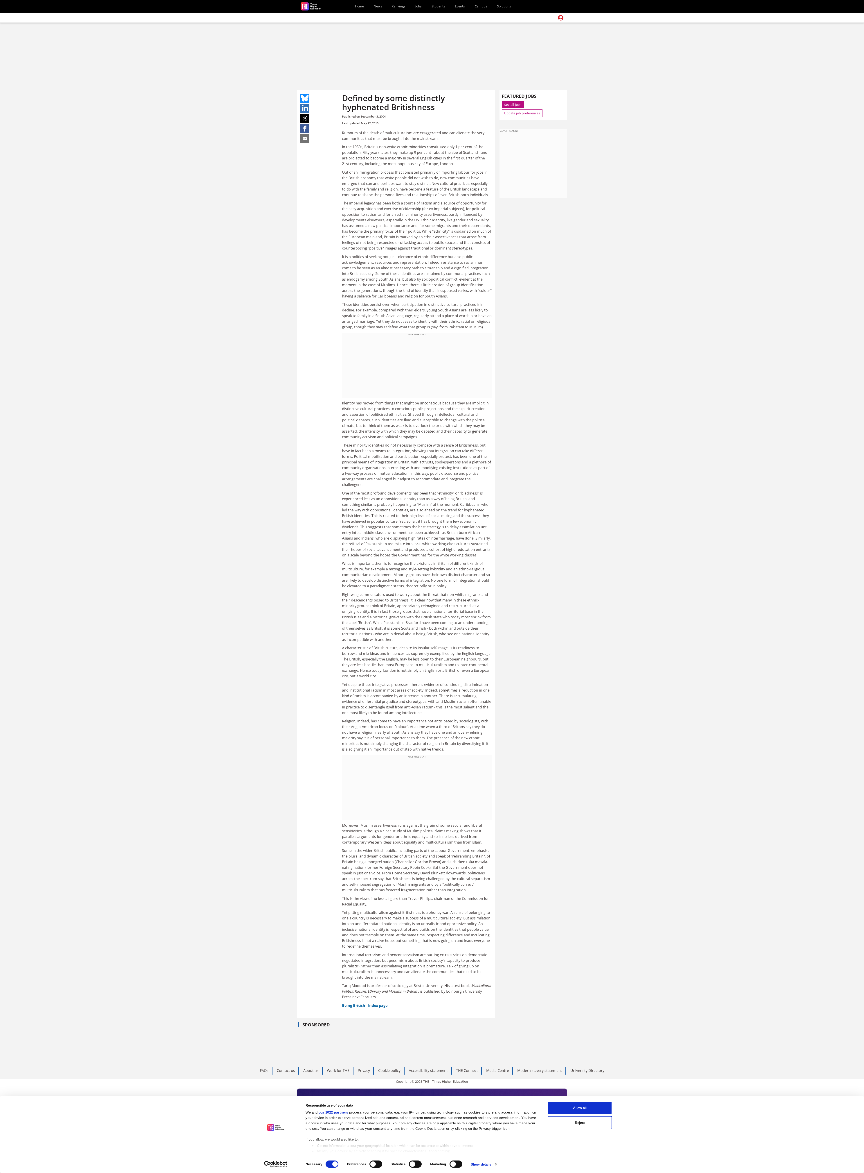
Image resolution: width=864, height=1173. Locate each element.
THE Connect (467, 1070)
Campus (481, 6)
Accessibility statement (428, 1070)
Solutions (504, 6)
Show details (481, 1164)
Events (460, 6)
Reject (580, 1122)
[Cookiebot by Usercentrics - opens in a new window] (275, 1164)
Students (438, 6)
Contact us (286, 1070)
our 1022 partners (333, 1112)
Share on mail (304, 138)
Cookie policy (389, 1070)
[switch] (375, 1164)
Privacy (364, 1070)
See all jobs (512, 104)
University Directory (587, 1070)
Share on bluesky (304, 98)
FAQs (264, 1070)
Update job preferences (522, 113)
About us (311, 1070)
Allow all (580, 1108)
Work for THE (338, 1070)
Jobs (418, 6)
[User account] (561, 18)
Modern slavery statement (539, 1070)
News (378, 6)
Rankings (398, 6)
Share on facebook (304, 128)
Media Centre (497, 1070)
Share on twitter (304, 118)
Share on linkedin (304, 108)
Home (359, 6)
